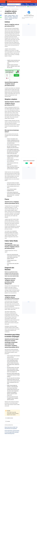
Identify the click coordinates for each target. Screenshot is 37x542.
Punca (17, 15)
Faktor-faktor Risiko (8, 16)
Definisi (6, 15)
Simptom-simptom (11, 15)
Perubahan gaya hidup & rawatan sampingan (11, 19)
